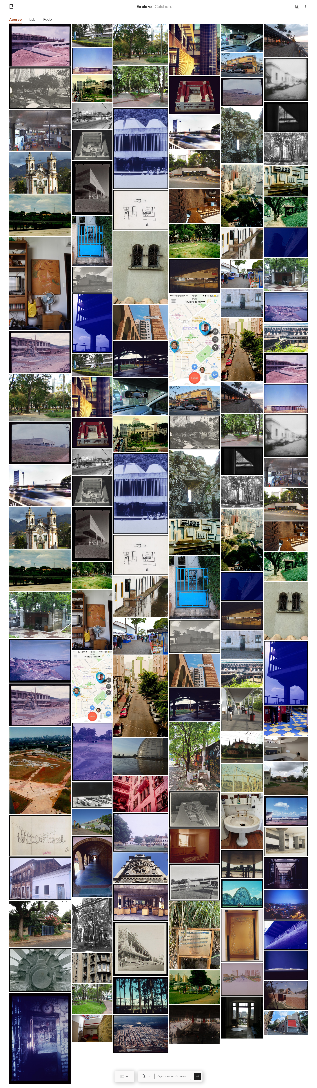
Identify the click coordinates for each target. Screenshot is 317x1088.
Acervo (15, 19)
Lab (32, 19)
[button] (297, 7)
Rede (47, 19)
